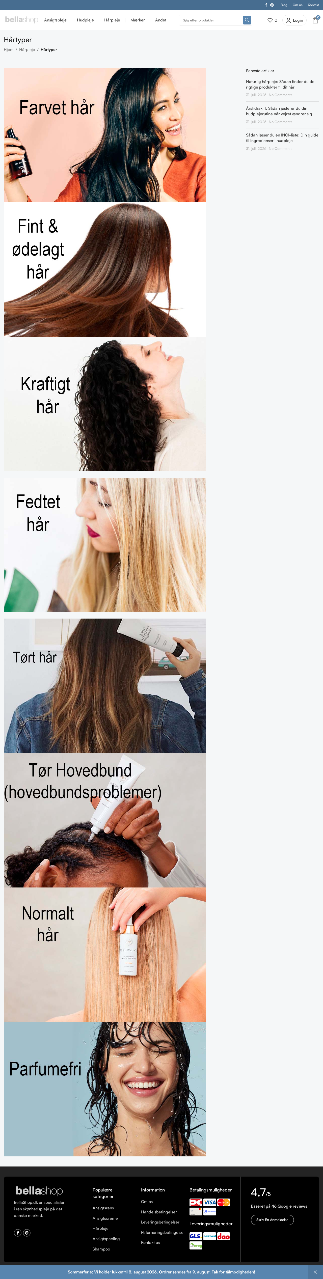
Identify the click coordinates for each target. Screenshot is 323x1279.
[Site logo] (21, 19)
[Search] (247, 20)
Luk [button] (315, 1272)
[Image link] (39, 1191)
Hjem (9, 49)
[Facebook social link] (266, 5)
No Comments (280, 94)
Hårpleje (27, 49)
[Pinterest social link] (272, 5)
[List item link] (113, 1208)
